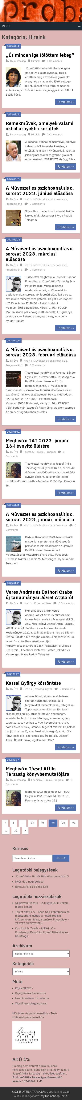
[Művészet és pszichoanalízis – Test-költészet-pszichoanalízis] (26, 1035)
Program (51, 451)
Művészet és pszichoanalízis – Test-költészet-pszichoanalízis (34, 1015)
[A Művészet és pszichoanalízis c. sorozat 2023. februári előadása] (13, 378)
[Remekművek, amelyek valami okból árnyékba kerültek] (13, 150)
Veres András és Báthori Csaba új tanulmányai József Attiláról (39, 594)
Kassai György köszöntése (33, 683)
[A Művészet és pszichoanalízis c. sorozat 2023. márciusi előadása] (13, 283)
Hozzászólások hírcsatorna (32, 998)
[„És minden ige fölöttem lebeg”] (13, 76)
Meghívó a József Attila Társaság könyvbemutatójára (37, 771)
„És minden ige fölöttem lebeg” (40, 55)
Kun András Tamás (27, 928)
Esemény (28, 451)
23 (63, 823)
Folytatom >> (65, 102)
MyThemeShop (50, 1096)
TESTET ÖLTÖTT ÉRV (28, 923)
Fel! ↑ (64, 1096)
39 (16, 830)
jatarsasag (20, 60)
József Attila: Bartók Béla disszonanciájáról (42, 876)
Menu (6, 26)
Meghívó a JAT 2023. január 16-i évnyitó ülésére (37, 443)
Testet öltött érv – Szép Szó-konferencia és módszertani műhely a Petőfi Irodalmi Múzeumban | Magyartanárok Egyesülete (42, 915)
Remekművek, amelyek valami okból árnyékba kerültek (39, 125)
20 (32, 823)
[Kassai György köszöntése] (13, 702)
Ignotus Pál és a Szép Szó (31, 886)
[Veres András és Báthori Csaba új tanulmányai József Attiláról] (13, 616)
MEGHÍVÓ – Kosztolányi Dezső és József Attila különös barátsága (41, 932)
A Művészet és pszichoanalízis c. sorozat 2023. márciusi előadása (40, 254)
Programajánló (14, 203)
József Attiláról (42, 603)
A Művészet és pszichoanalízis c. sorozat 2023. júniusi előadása (40, 190)
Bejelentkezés (24, 988)
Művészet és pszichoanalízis (50, 199)
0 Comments (54, 60)
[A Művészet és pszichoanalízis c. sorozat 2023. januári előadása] (13, 543)
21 (42, 823)
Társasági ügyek (42, 688)
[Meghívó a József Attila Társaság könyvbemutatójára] (13, 797)
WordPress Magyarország (31, 1003)
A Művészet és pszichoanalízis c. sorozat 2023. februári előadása (41, 352)
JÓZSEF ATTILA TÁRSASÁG (28, 1091)
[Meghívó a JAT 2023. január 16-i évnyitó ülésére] (13, 469)
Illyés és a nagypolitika (29, 881)
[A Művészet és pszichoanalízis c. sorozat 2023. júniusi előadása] (13, 217)
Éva (16, 199)
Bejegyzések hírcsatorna (30, 993)
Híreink (35, 60)
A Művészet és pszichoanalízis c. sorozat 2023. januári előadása (40, 516)
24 (74, 823)
